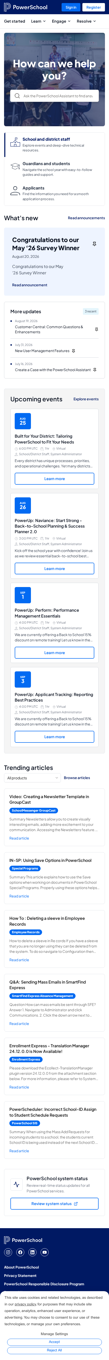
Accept (54, 1342)
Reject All (54, 1350)
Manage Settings (54, 1334)
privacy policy (25, 1304)
